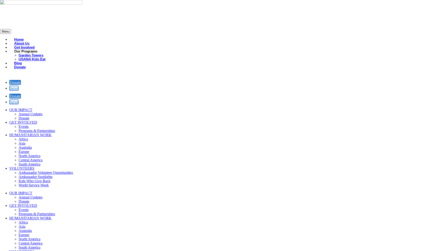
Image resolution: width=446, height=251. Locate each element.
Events (24, 127)
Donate (15, 82)
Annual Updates (31, 114)
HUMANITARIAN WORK (30, 135)
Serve (14, 88)
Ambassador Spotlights (35, 177)
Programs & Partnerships (37, 131)
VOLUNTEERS (21, 168)
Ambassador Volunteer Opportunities (46, 173)
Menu (5, 31)
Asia (22, 143)
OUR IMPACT (20, 110)
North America (29, 156)
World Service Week (34, 185)
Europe (24, 152)
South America (29, 164)
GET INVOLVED (23, 122)
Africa (23, 139)
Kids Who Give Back (34, 181)
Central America (31, 160)
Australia (25, 147)
